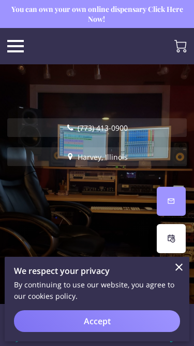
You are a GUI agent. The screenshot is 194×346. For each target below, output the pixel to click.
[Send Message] (171, 201)
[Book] (171, 238)
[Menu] (15, 46)
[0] (180, 46)
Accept (97, 321)
